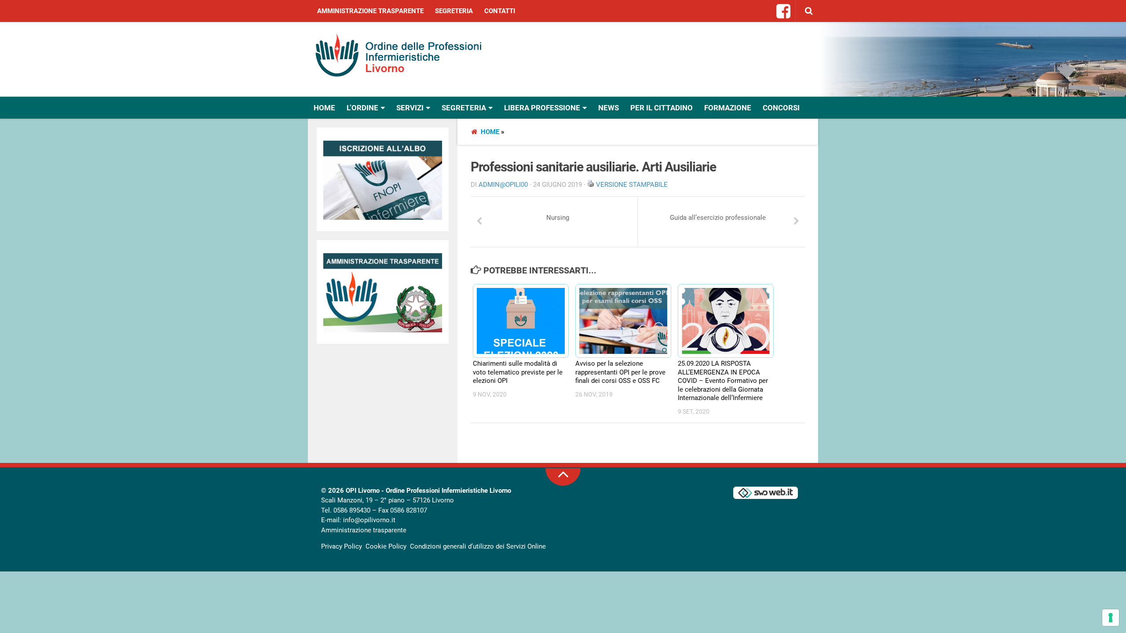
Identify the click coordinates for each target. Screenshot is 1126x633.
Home (324, 107)
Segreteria (454, 11)
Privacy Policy (341, 546)
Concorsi (781, 107)
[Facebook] (783, 12)
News (608, 107)
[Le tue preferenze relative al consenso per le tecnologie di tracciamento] (1110, 617)
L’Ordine (362, 107)
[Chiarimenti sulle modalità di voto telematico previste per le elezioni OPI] (517, 321)
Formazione (727, 107)
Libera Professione (542, 107)
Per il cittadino (661, 107)
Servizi (410, 107)
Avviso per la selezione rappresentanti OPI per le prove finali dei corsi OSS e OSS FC (620, 372)
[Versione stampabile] (590, 185)
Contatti (499, 11)
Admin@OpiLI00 (503, 185)
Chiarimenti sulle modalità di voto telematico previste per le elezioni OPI (518, 372)
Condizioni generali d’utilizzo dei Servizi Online (478, 546)
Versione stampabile (632, 185)
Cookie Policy (386, 546)
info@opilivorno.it (369, 520)
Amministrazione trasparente (370, 11)
